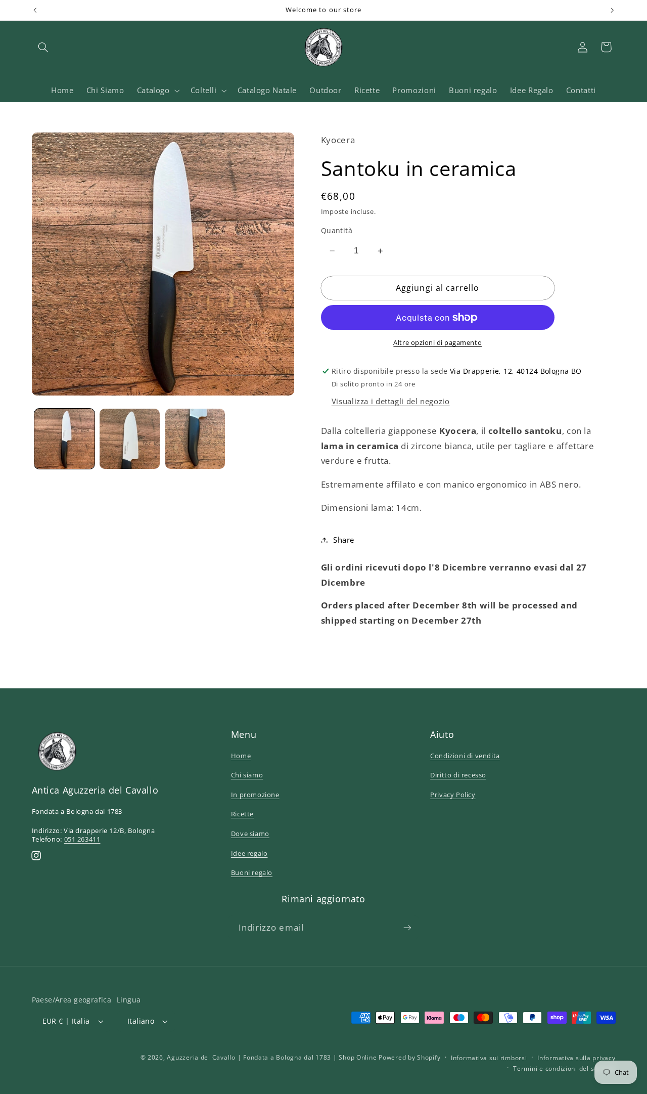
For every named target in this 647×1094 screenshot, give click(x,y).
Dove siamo (250, 833)
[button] (43, 47)
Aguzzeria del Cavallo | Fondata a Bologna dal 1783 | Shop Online (272, 1057)
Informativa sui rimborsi (489, 1058)
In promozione (255, 794)
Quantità (336, 230)
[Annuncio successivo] (612, 10)
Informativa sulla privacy (576, 1058)
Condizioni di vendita (465, 755)
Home (241, 755)
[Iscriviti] (407, 927)
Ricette (242, 813)
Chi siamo (247, 774)
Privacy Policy (452, 794)
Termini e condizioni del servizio (564, 1068)
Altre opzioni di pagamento (437, 342)
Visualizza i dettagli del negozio (391, 401)
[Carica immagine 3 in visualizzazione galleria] (195, 439)
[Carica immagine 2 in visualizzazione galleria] (130, 439)
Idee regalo (249, 853)
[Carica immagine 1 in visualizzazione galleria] (64, 439)
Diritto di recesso (458, 774)
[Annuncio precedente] (35, 10)
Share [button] (343, 540)
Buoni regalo (251, 872)
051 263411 (82, 839)
